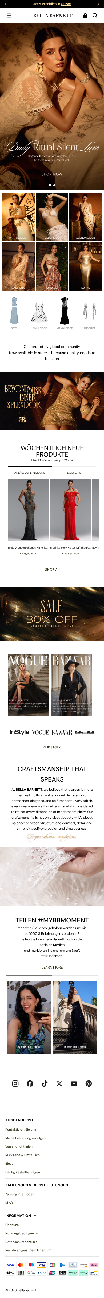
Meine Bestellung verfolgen (25, 1138)
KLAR (9, 1203)
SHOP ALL (53, 569)
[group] (29, 517)
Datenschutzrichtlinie (21, 1242)
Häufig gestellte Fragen (22, 1172)
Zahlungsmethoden (19, 1194)
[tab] (50, 185)
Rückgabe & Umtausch (22, 1155)
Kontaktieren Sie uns (20, 1129)
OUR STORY (52, 747)
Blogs (9, 1163)
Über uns (12, 1225)
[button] (9, 15)
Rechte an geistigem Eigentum (28, 1250)
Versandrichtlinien (19, 1146)
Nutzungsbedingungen (22, 1233)
